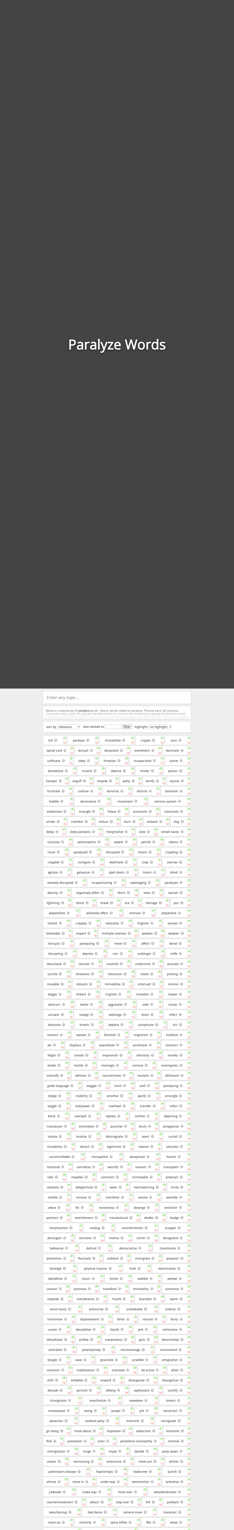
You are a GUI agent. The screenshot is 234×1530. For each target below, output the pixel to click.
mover (172, 1004)
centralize (84, 1167)
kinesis (171, 1400)
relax (147, 893)
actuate (53, 1015)
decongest (54, 1238)
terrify (150, 781)
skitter (173, 1461)
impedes (77, 1177)
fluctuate (84, 1258)
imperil (81, 933)
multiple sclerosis (114, 933)
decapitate (137, 1157)
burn (127, 822)
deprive (116, 771)
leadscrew (140, 1471)
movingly (107, 1065)
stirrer (141, 1238)
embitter (171, 1208)
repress (111, 1116)
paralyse (79, 740)
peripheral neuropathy (136, 1441)
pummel (116, 1126)
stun (173, 740)
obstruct (54, 1004)
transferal (110, 1289)
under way (107, 1482)
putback (173, 1502)
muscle (87, 771)
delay (50, 832)
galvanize (83, 872)
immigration (56, 1451)
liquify (114, 1329)
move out (145, 1461)
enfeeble (77, 1380)
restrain (84, 964)
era (127, 903)
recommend (168, 1350)
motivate (132, 1421)
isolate (52, 1136)
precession (74, 1441)
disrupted (113, 852)
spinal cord (54, 750)
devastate (111, 750)
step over (122, 1502)
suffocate (53, 761)
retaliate (53, 1187)
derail (173, 943)
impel (113, 1451)
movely (173, 1055)
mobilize (172, 1035)
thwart (81, 994)
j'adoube (55, 1492)
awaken (147, 933)
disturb (142, 791)
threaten (109, 761)
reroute (148, 1319)
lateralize (172, 1482)
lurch (118, 1086)
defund (91, 1248)
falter (121, 1319)
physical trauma (95, 1268)
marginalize (114, 832)
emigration (170, 1360)
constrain (107, 1177)
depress (87, 953)
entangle (171, 1096)
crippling (171, 852)
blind (174, 872)
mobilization (86, 1370)
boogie (52, 1360)
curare (52, 1329)
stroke (50, 822)
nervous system (165, 801)
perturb (82, 1390)
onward (105, 1380)
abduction (143, 1431)
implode (53, 1299)
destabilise (83, 1329)
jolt (141, 1411)
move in (78, 1482)
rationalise (169, 1329)
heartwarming (144, 1187)
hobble (54, 801)
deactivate (54, 964)
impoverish (110, 1055)
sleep (81, 761)
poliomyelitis (87, 842)
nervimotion (140, 1482)
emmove (85, 1238)
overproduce (113, 1340)
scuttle (52, 974)
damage (151, 903)
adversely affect (97, 913)
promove (80, 1289)
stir (175, 1025)
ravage (84, 1015)
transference (85, 1299)
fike (148, 1522)
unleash (152, 822)
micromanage (130, 1350)
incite (175, 1187)
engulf (77, 781)
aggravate (115, 1004)
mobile (53, 1197)
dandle (139, 1451)
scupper (170, 1228)
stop (145, 862)
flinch (121, 893)
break (105, 903)
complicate (146, 1025)
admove (80, 1075)
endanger (144, 953)
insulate (143, 1075)
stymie (174, 781)
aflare (52, 1208)
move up (54, 1522)
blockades (53, 933)
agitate (53, 872)
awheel (172, 1278)
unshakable (134, 1309)
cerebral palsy (94, 1421)
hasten (171, 1157)
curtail (173, 1136)
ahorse (51, 1482)
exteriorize (114, 1461)
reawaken (136, 1400)
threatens (83, 974)
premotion (54, 1258)
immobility (141, 1289)
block (52, 1116)
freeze (112, 811)
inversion (53, 1370)
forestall (110, 1035)
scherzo (170, 1309)
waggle (92, 1086)
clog (176, 822)
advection (56, 1421)
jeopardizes (57, 913)
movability (54, 1147)
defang (111, 1390)
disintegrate (114, 1136)
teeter (84, 1004)
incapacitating (102, 883)
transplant (171, 1167)
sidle (145, 1004)
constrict (171, 1045)
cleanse (143, 1147)
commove (172, 1289)
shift (50, 1380)
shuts (143, 1126)
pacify (142, 1096)
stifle (173, 953)
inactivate (171, 811)
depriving (170, 1116)
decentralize (167, 1268)
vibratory (142, 1055)
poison (173, 771)
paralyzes (171, 883)
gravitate (106, 1360)
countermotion (132, 1228)
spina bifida (118, 1522)
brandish (145, 1299)
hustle (116, 1299)
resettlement (84, 1218)
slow (142, 832)
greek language (58, 1086)
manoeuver (55, 1126)
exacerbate (107, 1045)
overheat (115, 1106)
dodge (52, 1096)
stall (142, 1086)
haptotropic (104, 1471)
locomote (172, 1431)
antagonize (171, 1126)
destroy (52, 893)
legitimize (114, 1147)
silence (173, 842)
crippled (53, 862)
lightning (53, 903)
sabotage (115, 1015)
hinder (144, 771)
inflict (173, 1015)
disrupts (54, 943)
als (49, 1045)
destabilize (55, 771)
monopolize (99, 1157)
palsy (126, 781)
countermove (111, 1075)
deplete (113, 1025)
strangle (85, 811)
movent (52, 1035)
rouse (51, 852)
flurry (174, 1319)
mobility (82, 1096)
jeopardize (169, 913)
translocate (168, 1248)
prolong (172, 974)
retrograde (168, 1421)
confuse (83, 791)
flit (77, 1208)
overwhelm (142, 750)
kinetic (84, 1025)
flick (49, 1441)
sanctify (113, 1167)
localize (81, 1136)
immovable (140, 1177)
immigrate (142, 1258)
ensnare (135, 913)
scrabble (138, 1360)
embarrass (54, 811)
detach (85, 1147)
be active (147, 1370)
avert (145, 1136)
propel (115, 1411)
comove (137, 1065)
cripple (145, 740)
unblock (113, 1258)
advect (94, 1502)
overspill (81, 1116)
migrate (111, 994)
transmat (170, 1512)
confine (140, 1116)
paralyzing (87, 943)
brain (145, 1015)
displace (75, 1045)
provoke (173, 964)
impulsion (114, 1431)
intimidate (86, 1126)
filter (127, 727)
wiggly (52, 994)
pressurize (96, 1309)
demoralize (88, 801)
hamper (51, 781)
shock (80, 903)
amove (143, 1197)
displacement (89, 1319)
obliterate (172, 1075)
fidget (52, 1055)
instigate (84, 862)
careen (51, 1461)
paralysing (170, 1086)
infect (174, 1106)
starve (173, 761)
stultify (173, 1390)
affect (145, 943)
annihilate (140, 1045)
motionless (106, 1208)
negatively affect (88, 893)
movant (140, 1167)
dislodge (55, 1268)
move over (125, 1492)
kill (50, 740)
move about (82, 1431)
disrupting (55, 953)
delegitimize (84, 1187)
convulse (53, 842)
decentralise (170, 1340)
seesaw (81, 1035)
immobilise (113, 984)
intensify (52, 1075)
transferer (113, 1197)
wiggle (52, 1106)
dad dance (95, 1512)
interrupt (144, 984)
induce (103, 822)
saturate (172, 1147)
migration (141, 1035)
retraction (170, 1411)
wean (113, 1187)
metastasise (56, 1411)
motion (173, 984)
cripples (81, 923)
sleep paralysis (80, 832)
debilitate (116, 862)
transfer (145, 1106)
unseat (79, 1055)
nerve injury (58, 1309)
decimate (172, 750)
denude (53, 1390)
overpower (82, 1106)
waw (78, 1360)
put (176, 903)
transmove (55, 1319)
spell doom (117, 872)
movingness (169, 1065)
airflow (84, 1340)
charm (142, 852)
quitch (172, 1471)
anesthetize (98, 1400)
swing (88, 1411)
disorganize (170, 1380)
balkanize (57, 1248)
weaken (173, 933)
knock (147, 872)
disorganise (136, 1380)
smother (113, 1096)
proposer (172, 1258)
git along (52, 1431)
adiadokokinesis (165, 1492)
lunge (87, 1451)
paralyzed (81, 852)
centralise (55, 1350)
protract (52, 1218)
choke (144, 974)
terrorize (113, 791)
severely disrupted (60, 883)
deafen (149, 1218)
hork (133, 1268)
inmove (81, 1197)
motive (114, 1238)
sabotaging (138, 883)
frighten (143, 923)
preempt (172, 1177)
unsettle (112, 964)
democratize (128, 1248)
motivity (85, 1522)
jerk (140, 1329)
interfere (77, 822)
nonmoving (81, 1461)
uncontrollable (59, 1157)
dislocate (54, 1025)
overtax (172, 862)
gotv (142, 1340)
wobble (143, 1278)
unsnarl (52, 1289)
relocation (115, 974)
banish (173, 893)
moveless (142, 994)
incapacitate (142, 761)
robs (50, 1177)
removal (173, 1441)
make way (89, 1492)
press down (170, 1451)
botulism (171, 791)
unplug (95, 1228)
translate (118, 1370)
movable (53, 984)
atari (101, 1441)
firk (148, 1502)
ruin (115, 953)
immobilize (113, 740)
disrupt (83, 750)
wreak (51, 1065)
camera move (132, 1512)
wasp (173, 1522)
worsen (173, 923)
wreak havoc (170, 832)
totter (114, 1278)
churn (86, 1278)
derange (139, 1208)
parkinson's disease (62, 1471)
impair (172, 994)
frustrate (53, 791)
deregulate (170, 1238)
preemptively (91, 1350)
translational (118, 1218)
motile (78, 1065)
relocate (82, 984)
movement (125, 801)
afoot (175, 1370)
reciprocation (58, 1228)
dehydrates (55, 1340)
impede (102, 781)
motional (53, 1167)
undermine (143, 964)
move (118, 943)
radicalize (112, 923)
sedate (118, 842)
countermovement (60, 1502)
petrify (146, 842)
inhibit (52, 923)
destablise (55, 1278)
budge (174, 1218)
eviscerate (140, 811)
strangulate (58, 1400)
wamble (172, 1197)
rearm (174, 1299)
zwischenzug (58, 1512)
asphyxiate (141, 1390)
